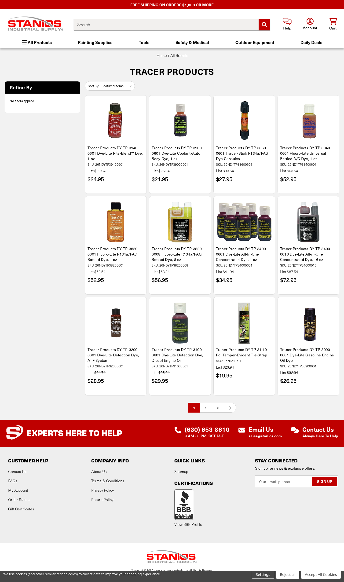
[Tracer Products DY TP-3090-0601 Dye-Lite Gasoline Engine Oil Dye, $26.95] (308, 323)
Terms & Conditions (107, 480)
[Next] (230, 407)
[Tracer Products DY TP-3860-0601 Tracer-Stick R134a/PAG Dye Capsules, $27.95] (244, 121)
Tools (144, 42)
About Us (99, 471)
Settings (263, 574)
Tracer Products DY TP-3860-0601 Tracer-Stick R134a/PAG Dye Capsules (242, 153)
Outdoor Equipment (254, 42)
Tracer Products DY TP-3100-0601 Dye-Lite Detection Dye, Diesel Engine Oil (177, 355)
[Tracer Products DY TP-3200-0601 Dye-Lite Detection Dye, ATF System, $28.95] (115, 323)
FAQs (12, 480)
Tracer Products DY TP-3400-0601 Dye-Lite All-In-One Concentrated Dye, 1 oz (241, 254)
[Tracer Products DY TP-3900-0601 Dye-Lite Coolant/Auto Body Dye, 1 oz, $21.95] (180, 121)
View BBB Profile (188, 524)
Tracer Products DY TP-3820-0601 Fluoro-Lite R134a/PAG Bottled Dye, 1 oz (113, 254)
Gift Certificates (21, 508)
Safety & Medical (192, 42)
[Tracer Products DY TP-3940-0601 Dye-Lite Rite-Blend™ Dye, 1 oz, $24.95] (115, 121)
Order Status (18, 499)
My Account (18, 490)
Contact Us (17, 471)
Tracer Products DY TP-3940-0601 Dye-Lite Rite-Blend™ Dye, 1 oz (115, 153)
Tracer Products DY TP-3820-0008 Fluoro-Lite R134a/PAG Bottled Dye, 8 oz (177, 254)
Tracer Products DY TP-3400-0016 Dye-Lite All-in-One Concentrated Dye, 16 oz (305, 254)
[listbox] (118, 85)
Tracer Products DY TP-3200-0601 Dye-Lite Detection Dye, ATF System (113, 355)
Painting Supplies (95, 42)
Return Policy (102, 499)
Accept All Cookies (321, 574)
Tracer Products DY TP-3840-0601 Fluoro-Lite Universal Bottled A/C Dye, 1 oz (305, 153)
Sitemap (181, 471)
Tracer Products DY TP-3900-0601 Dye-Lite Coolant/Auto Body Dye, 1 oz (177, 153)
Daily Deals (311, 42)
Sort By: (93, 85)
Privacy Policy (102, 490)
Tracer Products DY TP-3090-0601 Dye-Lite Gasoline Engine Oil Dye (307, 355)
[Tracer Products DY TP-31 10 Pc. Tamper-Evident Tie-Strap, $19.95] (244, 323)
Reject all (288, 574)
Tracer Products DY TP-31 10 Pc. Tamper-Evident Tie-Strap (241, 352)
